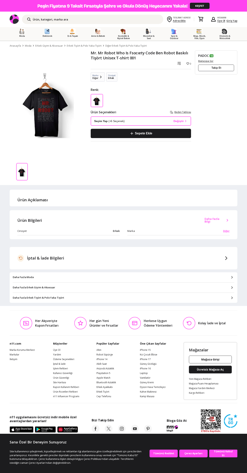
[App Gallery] (67, 429)
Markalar (14, 354)
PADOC (203, 56)
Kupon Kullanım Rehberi (66, 387)
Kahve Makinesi (148, 391)
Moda (28, 45)
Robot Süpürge (104, 354)
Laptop (144, 373)
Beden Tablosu (182, 112)
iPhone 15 (145, 350)
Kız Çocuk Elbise (148, 354)
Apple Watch (103, 377)
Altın (98, 350)
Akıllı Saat (101, 363)
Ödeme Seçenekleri (63, 359)
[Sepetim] (200, 19)
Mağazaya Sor (205, 61)
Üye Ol (221, 20)
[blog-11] (177, 429)
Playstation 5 (103, 373)
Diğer (226, 231)
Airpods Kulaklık (105, 368)
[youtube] (135, 431)
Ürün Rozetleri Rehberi (65, 391)
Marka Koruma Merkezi (22, 350)
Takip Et (216, 67)
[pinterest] (148, 431)
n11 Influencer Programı (66, 396)
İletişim (13, 359)
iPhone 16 (145, 368)
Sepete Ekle (143, 133)
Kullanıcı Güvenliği (63, 373)
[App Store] (21, 429)
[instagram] (122, 431)
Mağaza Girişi (210, 359)
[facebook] (95, 431)
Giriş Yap (231, 20)
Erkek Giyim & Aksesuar (49, 45)
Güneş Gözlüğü (148, 363)
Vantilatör (145, 377)
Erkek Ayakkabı (104, 387)
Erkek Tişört (102, 391)
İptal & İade (59, 363)
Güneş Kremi (147, 382)
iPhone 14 (101, 359)
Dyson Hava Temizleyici (153, 387)
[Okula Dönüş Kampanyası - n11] (123, 6)
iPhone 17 (145, 359)
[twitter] (109, 431)
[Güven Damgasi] (230, 421)
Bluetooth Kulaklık (106, 382)
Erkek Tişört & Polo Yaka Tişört (84, 45)
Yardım (57, 354)
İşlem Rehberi (60, 368)
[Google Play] (45, 429)
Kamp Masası (147, 396)
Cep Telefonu (103, 396)
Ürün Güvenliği (61, 377)
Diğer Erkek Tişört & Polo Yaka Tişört (126, 45)
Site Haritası (59, 382)
